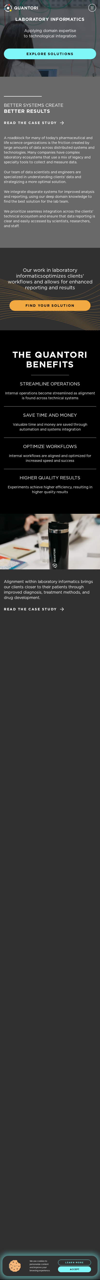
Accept (74, 1269)
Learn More (74, 1262)
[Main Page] (21, 8)
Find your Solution (50, 306)
